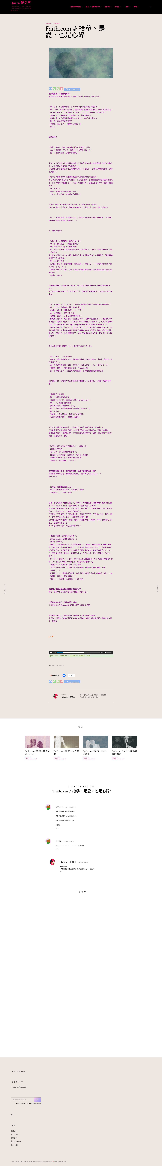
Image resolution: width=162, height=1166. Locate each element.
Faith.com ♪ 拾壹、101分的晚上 (94, 752)
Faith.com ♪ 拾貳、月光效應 (66, 752)
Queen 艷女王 (21, 3)
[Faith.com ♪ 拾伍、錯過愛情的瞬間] (124, 742)
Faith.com (55, 665)
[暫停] (51, 653)
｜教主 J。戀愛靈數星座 (92, 7)
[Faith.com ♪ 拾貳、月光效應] (66, 742)
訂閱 (37, 1100)
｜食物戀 (116, 7)
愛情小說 (61, 665)
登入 (12, 1115)
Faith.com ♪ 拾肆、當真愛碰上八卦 (37, 752)
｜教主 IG (14, 1138)
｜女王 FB (14, 1135)
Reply (57, 828)
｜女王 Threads (16, 1142)
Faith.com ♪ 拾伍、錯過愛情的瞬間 (124, 752)
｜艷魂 (134, 7)
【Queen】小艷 (67, 862)
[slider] (78, 652)
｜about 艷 (14, 1145)
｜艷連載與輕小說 (75, 7)
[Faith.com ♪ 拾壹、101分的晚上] (95, 742)
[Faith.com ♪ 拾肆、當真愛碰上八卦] (37, 742)
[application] (81, 652)
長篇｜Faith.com (56, 23)
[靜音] (106, 653)
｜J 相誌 (126, 7)
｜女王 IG (14, 1131)
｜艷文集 (107, 7)
